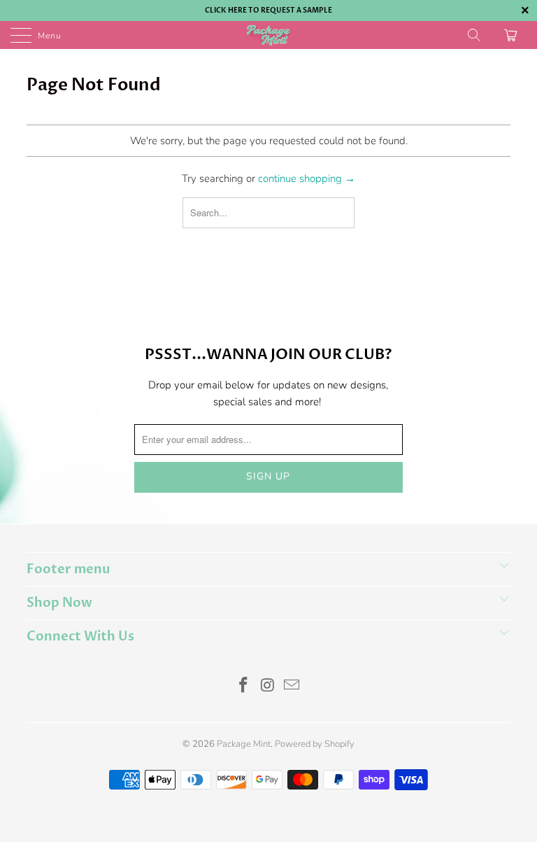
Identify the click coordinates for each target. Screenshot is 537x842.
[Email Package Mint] (292, 687)
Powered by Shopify (315, 744)
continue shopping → (306, 178)
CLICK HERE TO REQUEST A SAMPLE (268, 10)
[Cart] (512, 35)
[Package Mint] (268, 35)
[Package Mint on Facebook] (243, 687)
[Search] (475, 35)
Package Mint (244, 744)
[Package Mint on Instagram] (267, 687)
